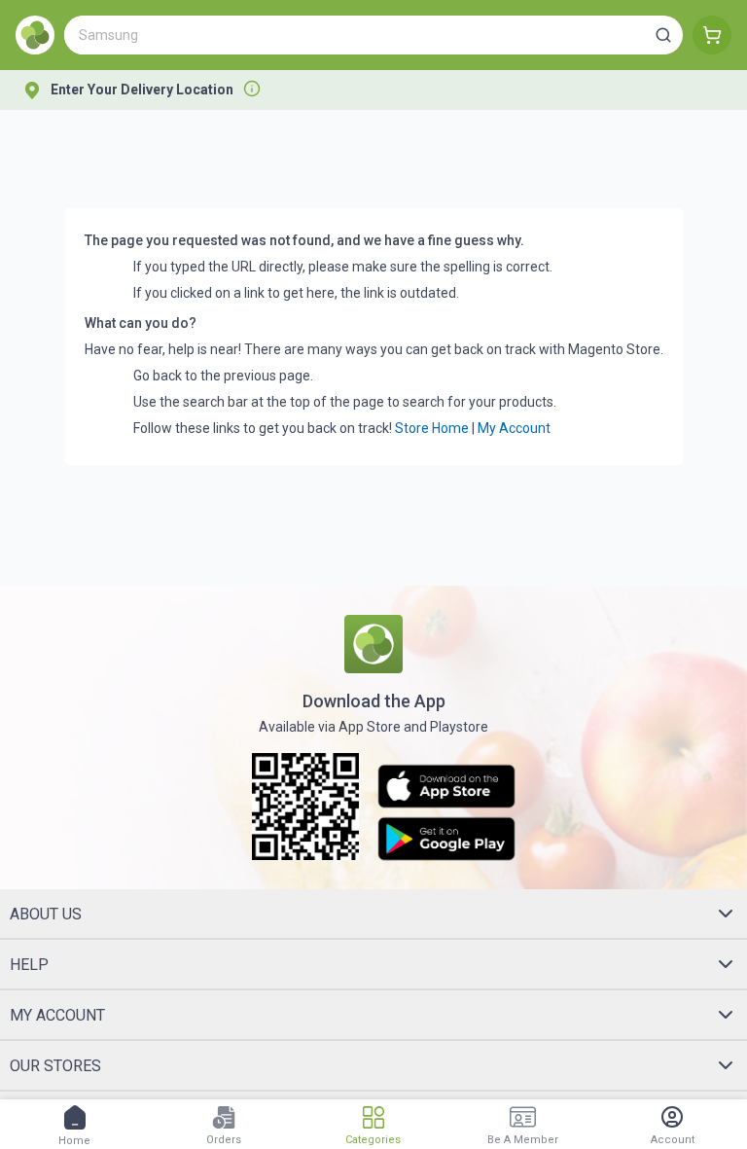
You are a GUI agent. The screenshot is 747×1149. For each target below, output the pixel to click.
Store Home (432, 428)
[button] (663, 35)
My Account (514, 428)
